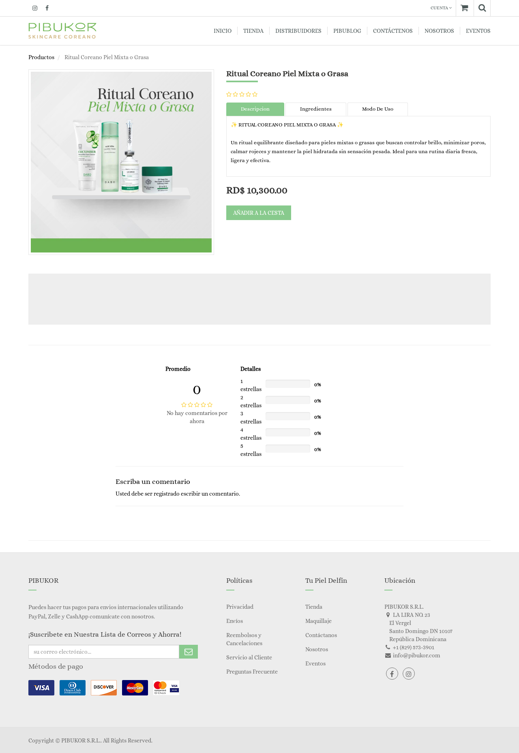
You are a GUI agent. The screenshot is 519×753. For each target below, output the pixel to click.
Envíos (234, 621)
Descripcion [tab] (255, 109)
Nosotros (316, 649)
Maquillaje (318, 621)
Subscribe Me (188, 652)
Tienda (313, 606)
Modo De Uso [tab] (377, 109)
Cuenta (440, 8)
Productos (41, 57)
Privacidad (239, 606)
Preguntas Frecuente (252, 671)
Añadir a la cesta (258, 213)
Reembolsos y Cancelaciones (244, 639)
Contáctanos (321, 635)
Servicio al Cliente (249, 657)
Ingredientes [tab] (316, 109)
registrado (167, 493)
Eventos (315, 663)
